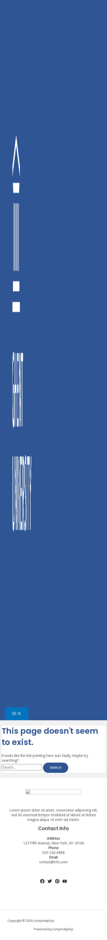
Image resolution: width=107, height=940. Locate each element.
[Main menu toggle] (16, 713)
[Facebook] (42, 882)
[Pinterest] (57, 882)
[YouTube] (64, 882)
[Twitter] (50, 882)
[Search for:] (22, 767)
